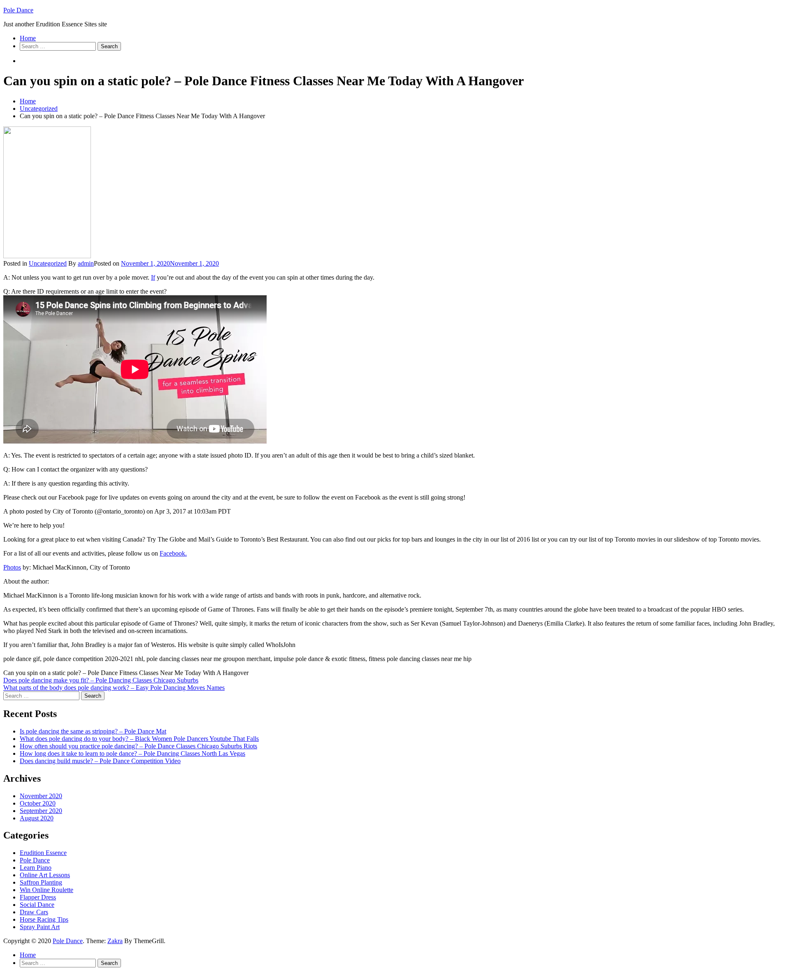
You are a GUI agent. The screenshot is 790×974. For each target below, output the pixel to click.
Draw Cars (34, 912)
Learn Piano (35, 867)
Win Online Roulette (46, 889)
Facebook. (173, 553)
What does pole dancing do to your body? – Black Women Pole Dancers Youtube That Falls (139, 738)
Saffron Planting (41, 882)
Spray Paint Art (40, 926)
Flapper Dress (38, 897)
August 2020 (36, 818)
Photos (12, 567)
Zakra (115, 940)
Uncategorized (48, 263)
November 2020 (41, 795)
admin (86, 263)
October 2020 (38, 803)
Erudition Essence (43, 852)
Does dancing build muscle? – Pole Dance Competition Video (100, 760)
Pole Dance (18, 10)
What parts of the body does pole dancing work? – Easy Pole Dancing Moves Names (114, 687)
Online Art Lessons (45, 874)
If (153, 277)
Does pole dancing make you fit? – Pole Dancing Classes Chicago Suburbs (100, 680)
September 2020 (41, 810)
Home (28, 38)
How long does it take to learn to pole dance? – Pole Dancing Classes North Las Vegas (132, 753)
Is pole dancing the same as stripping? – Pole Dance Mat (93, 731)
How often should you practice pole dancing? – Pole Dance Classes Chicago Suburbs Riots (138, 746)
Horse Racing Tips (44, 919)
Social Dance (37, 904)
